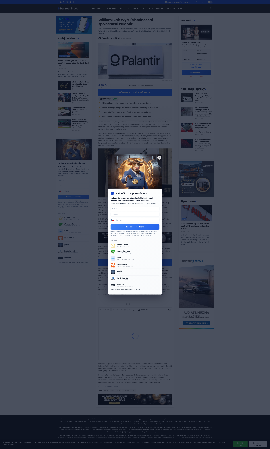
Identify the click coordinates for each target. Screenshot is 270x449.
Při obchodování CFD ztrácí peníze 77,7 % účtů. (125, 289)
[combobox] (113, 220)
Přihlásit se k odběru (135, 227)
